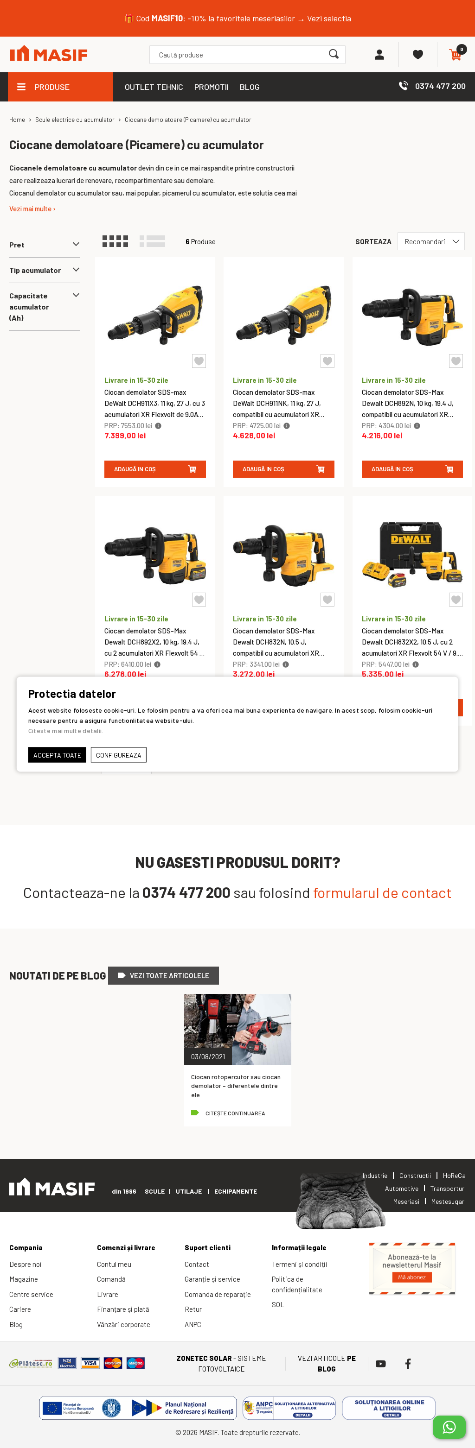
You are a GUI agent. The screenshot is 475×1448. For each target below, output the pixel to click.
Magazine (23, 1279)
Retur (193, 1309)
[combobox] (247, 54)
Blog (16, 1324)
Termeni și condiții (299, 1264)
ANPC (193, 1324)
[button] (199, 361)
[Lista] (157, 241)
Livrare (107, 1294)
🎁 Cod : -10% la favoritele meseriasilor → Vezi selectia (237, 18)
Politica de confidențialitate (297, 1284)
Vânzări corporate (123, 1324)
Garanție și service (212, 1279)
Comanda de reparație (218, 1294)
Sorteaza (373, 241)
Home (17, 119)
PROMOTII (211, 87)
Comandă (111, 1279)
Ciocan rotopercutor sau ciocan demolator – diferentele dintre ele (236, 1086)
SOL (278, 1304)
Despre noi (25, 1264)
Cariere (20, 1309)
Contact (197, 1264)
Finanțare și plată (123, 1309)
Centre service (31, 1294)
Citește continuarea (235, 1113)
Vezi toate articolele (169, 975)
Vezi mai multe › (32, 208)
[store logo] (48, 54)
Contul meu (114, 1264)
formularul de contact (382, 892)
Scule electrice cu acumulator (75, 119)
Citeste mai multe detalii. (65, 730)
